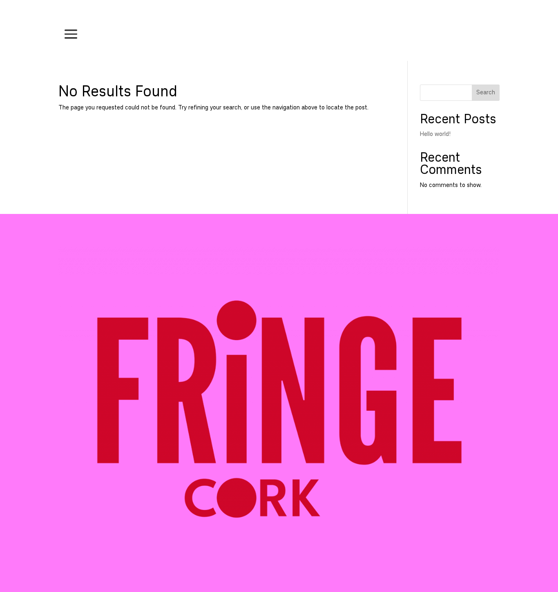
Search (485, 92)
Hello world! (435, 134)
